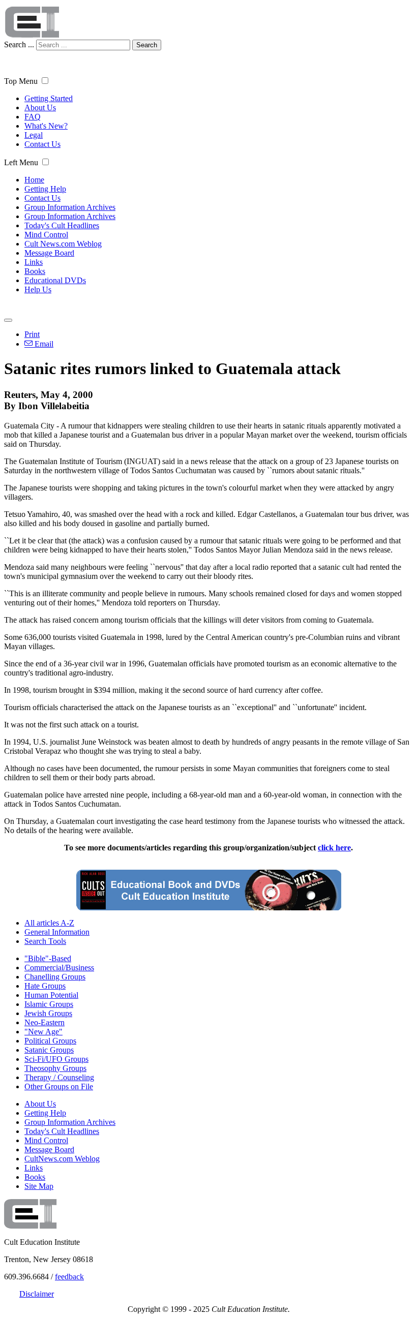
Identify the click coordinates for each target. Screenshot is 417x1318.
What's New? (46, 125)
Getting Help (45, 189)
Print (32, 334)
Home (34, 179)
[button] (45, 80)
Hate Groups (45, 986)
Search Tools (45, 941)
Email (43, 344)
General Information (57, 932)
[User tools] (8, 320)
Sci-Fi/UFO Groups (56, 1059)
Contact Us (42, 144)
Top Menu (21, 81)
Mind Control (46, 234)
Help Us (37, 289)
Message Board (49, 253)
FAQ (32, 116)
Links (33, 262)
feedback (69, 1276)
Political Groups (50, 1040)
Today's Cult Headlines (61, 225)
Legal (33, 135)
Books (34, 271)
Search (146, 45)
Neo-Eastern (44, 1022)
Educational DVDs (55, 280)
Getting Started (48, 98)
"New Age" (43, 1031)
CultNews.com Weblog (62, 1158)
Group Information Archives (69, 207)
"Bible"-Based (47, 958)
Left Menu (21, 162)
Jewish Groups (48, 1013)
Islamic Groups (48, 1004)
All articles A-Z (49, 922)
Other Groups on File (58, 1086)
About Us (40, 107)
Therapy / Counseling (59, 1077)
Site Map (38, 1186)
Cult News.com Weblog (63, 243)
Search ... (19, 44)
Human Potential (51, 995)
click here (334, 847)
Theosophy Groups (55, 1068)
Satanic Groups (49, 1050)
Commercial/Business (59, 967)
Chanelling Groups (54, 976)
